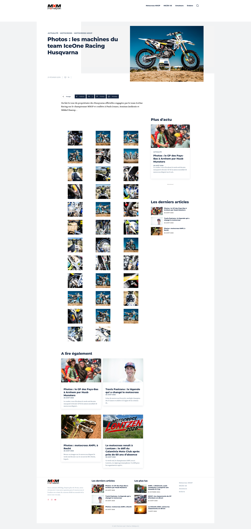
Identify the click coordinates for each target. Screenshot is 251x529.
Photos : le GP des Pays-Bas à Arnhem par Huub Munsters (81, 392)
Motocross (66, 33)
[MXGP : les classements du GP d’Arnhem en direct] (140, 499)
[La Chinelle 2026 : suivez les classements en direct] (140, 509)
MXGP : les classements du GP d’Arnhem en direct (159, 497)
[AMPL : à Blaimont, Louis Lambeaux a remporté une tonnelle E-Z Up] (140, 488)
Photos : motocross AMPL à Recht (174, 229)
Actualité (53, 33)
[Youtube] (55, 499)
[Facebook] (48, 499)
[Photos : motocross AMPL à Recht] (81, 427)
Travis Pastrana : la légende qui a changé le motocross (122, 391)
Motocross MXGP (83, 33)
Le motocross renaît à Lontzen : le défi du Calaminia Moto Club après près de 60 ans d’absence (122, 450)
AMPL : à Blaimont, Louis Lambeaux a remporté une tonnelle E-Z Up (158, 487)
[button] (197, 5)
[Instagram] (52, 499)
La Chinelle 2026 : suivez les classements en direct (159, 507)
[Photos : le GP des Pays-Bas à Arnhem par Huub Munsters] (81, 370)
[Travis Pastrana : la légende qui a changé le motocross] (123, 370)
